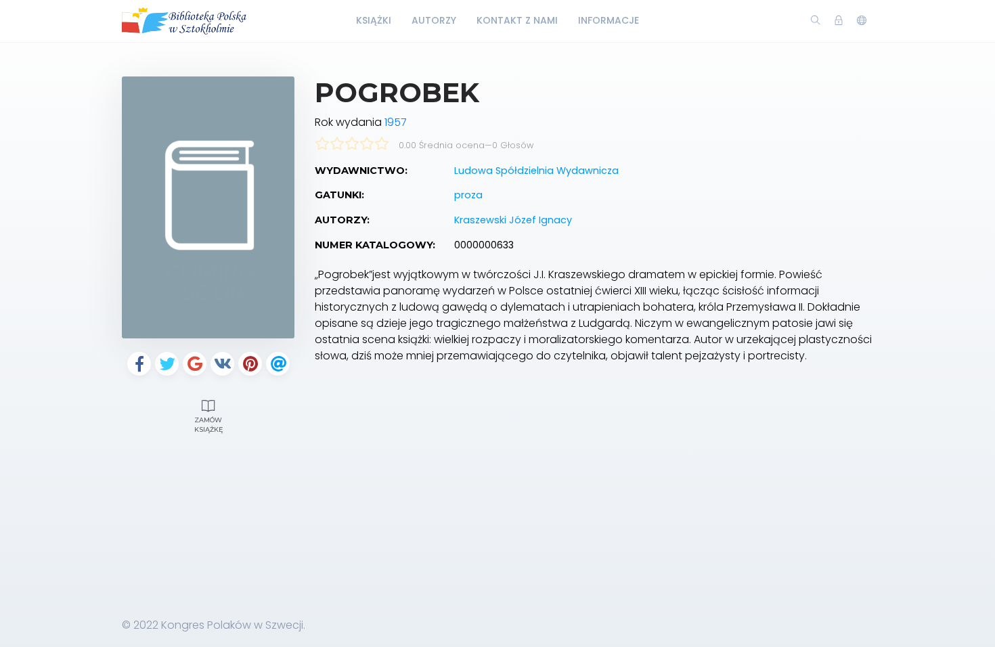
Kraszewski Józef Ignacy (513, 220)
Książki (373, 20)
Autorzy (434, 20)
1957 (395, 122)
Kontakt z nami (517, 20)
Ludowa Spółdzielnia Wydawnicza (536, 170)
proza (468, 195)
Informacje (608, 20)
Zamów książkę (208, 424)
